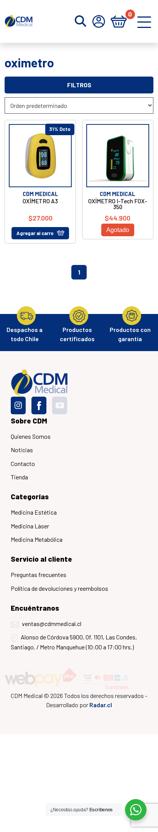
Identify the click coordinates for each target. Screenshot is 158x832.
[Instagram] (18, 405)
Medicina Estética (34, 512)
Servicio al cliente (41, 558)
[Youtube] (59, 405)
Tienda (19, 477)
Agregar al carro (35, 233)
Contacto (23, 463)
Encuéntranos (35, 607)
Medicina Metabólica (37, 539)
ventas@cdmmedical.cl (51, 623)
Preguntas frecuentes (38, 574)
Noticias (22, 449)
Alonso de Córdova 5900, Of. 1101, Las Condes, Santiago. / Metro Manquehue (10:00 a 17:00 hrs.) (74, 641)
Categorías (30, 496)
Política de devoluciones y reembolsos (59, 588)
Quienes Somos (31, 436)
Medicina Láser (30, 526)
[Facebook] (38, 405)
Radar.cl (100, 704)
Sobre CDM (29, 420)
